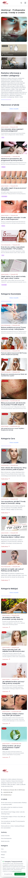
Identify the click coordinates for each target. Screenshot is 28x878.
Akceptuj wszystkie (20, 874)
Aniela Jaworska (5, 465)
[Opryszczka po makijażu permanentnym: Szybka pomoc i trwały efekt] (14, 29)
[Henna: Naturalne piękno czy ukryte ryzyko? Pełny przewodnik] (14, 63)
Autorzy (4, 832)
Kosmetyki (4, 284)
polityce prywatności (16, 871)
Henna (3, 58)
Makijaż (4, 19)
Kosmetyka (4, 46)
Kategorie (4, 846)
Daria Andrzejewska (5, 156)
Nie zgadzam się (8, 874)
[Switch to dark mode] (21, 2)
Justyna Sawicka (4, 127)
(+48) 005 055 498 (7, 792)
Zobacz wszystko (14, 108)
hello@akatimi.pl (7, 795)
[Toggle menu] (25, 2)
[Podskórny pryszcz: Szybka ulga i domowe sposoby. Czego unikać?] (14, 50)
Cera (3, 137)
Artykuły (4, 799)
